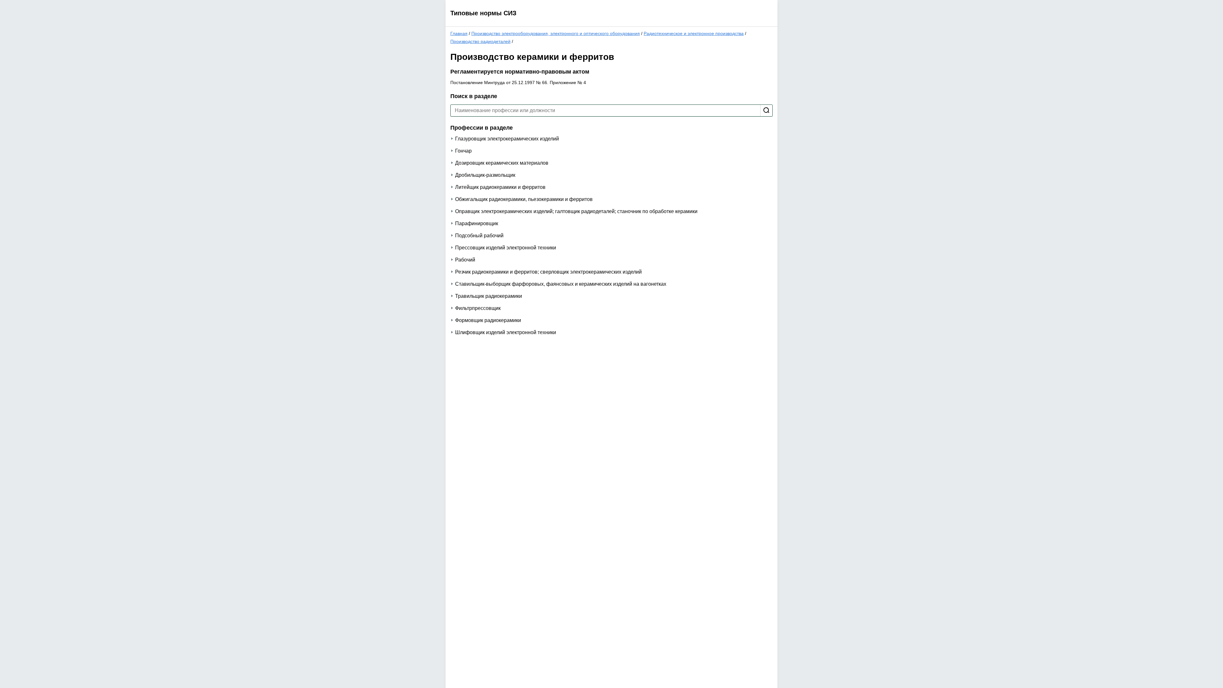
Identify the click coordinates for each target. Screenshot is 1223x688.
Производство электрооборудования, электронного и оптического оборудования (555, 33)
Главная (459, 33)
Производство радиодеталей (480, 41)
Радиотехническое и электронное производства (694, 33)
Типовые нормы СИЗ (483, 13)
